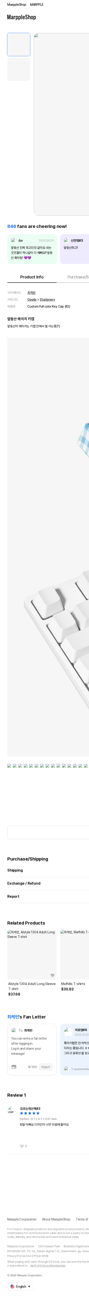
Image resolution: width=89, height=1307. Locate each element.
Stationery (47, 299)
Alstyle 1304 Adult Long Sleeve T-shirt (32, 986)
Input (46, 1067)
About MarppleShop (56, 1219)
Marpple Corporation (22, 1219)
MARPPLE (37, 4)
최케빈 (31, 292)
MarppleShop (16, 4)
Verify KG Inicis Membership (48, 1265)
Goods (32, 299)
